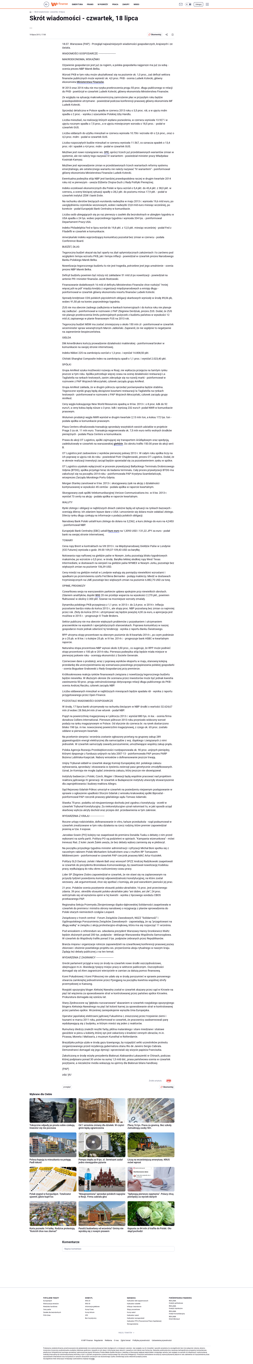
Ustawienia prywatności (161, 1340)
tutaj (92, 1359)
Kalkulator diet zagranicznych (137, 1301)
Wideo (136, 4)
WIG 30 (87, 1304)
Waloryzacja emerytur (51, 1304)
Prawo (90, 4)
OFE (106, 152)
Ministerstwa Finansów (90, 82)
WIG (97, 595)
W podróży (103, 4)
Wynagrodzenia (132, 1324)
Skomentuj (156, 34)
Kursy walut (131, 1312)
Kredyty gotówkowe (176, 1303)
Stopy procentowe (133, 1309)
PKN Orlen (47, 1315)
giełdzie (118, 443)
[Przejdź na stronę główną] (46, 6)
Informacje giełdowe (92, 1307)
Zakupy (125, 4)
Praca (115, 4)
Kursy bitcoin (89, 1312)
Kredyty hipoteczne (176, 1308)
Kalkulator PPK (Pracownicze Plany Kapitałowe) (144, 1321)
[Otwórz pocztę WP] (181, 4)
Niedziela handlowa (50, 1307)
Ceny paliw (47, 1309)
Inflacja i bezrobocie (134, 1307)
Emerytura (77, 4)
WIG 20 (87, 1301)
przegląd (66, 1087)
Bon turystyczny (90, 1318)
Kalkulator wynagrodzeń (135, 1318)
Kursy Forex (89, 1309)
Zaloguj (198, 4)
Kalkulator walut (133, 1315)
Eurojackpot (47, 1301)
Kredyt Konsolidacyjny (177, 1314)
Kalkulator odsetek (133, 1304)
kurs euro (113, 530)
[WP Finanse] (61, 4)
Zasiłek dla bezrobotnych (52, 1312)
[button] (188, 4)
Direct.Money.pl (174, 1319)
